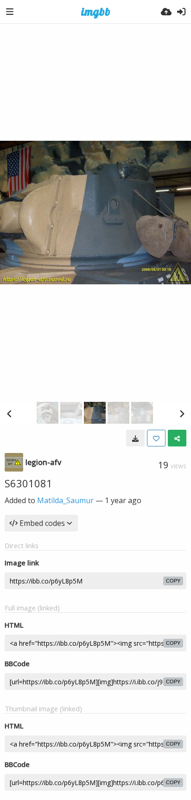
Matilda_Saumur (65, 500)
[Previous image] (9, 413)
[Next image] (181, 413)
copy (173, 581)
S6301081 (28, 483)
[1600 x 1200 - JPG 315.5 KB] (135, 438)
